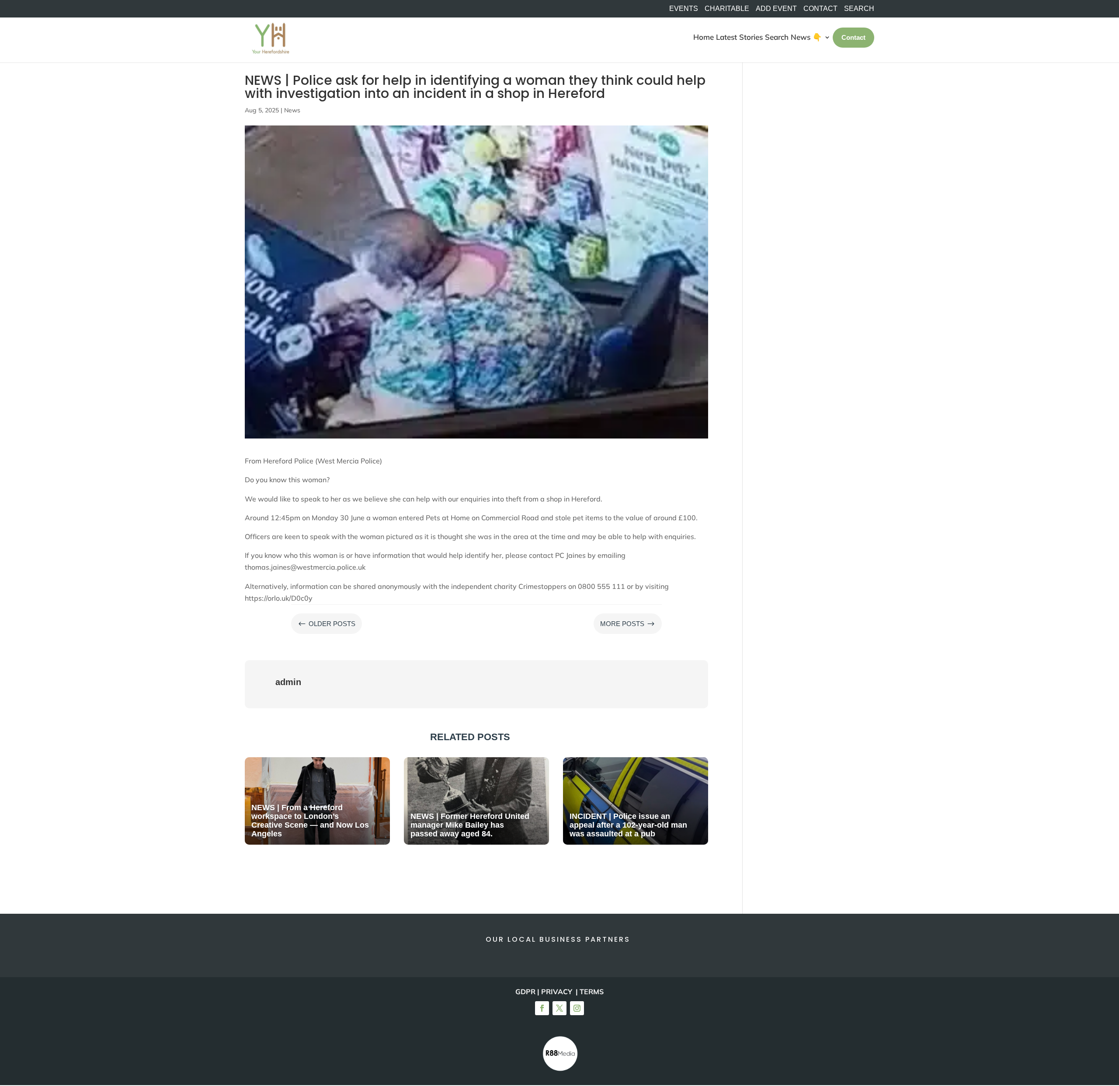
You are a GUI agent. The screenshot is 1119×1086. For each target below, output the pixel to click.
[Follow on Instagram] (577, 1008)
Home (703, 37)
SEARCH (859, 8)
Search (777, 37)
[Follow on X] (559, 1008)
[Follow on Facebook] (542, 1008)
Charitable (727, 8)
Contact (820, 8)
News (292, 110)
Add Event (776, 8)
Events (683, 8)
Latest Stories (739, 37)
